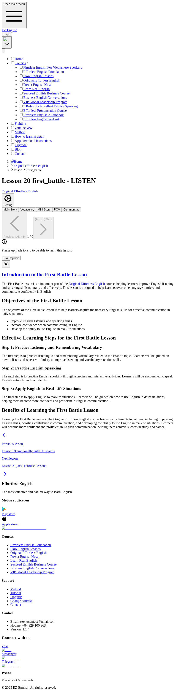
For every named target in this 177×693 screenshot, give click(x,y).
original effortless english (31, 166)
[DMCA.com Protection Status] (88, 528)
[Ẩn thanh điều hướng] (3, 51)
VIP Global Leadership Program (32, 572)
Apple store (9, 524)
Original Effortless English (87, 284)
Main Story (10, 209)
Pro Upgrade (11, 258)
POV (57, 209)
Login (6, 34)
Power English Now (24, 556)
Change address (21, 601)
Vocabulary (27, 209)
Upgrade (16, 597)
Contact (15, 605)
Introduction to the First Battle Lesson (44, 274)
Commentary (71, 209)
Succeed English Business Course (33, 564)
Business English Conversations (32, 568)
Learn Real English (23, 560)
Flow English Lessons (25, 549)
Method (15, 589)
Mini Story (44, 209)
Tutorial (15, 593)
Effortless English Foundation (30, 545)
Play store (8, 514)
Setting (7, 205)
